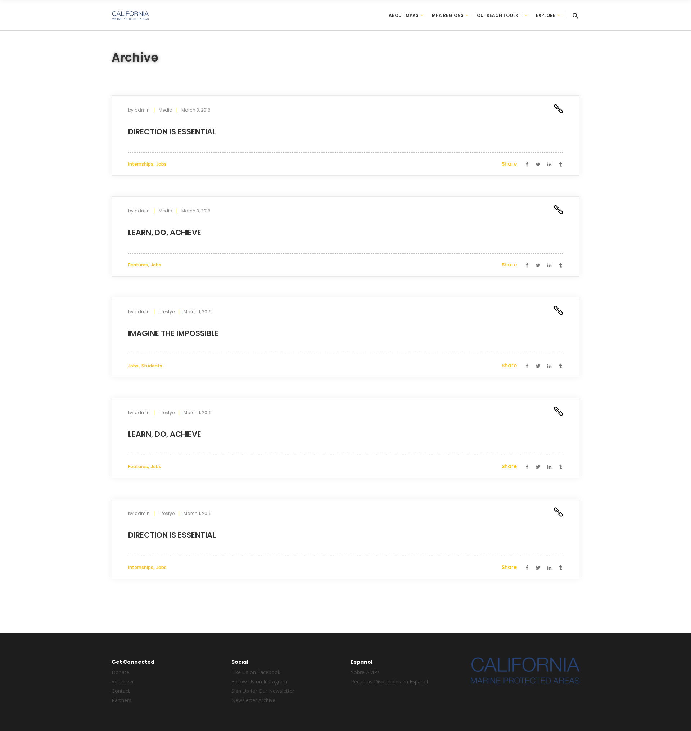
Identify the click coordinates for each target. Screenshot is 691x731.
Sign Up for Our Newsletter (262, 690)
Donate (120, 672)
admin (142, 110)
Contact (121, 690)
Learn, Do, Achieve (164, 232)
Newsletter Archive (253, 700)
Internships (140, 164)
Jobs (161, 164)
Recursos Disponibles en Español (389, 681)
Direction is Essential (172, 131)
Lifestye (167, 312)
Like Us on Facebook (255, 672)
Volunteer (123, 681)
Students (151, 366)
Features (138, 265)
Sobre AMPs (365, 672)
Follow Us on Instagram (259, 681)
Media (165, 110)
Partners (121, 700)
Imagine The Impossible (173, 333)
